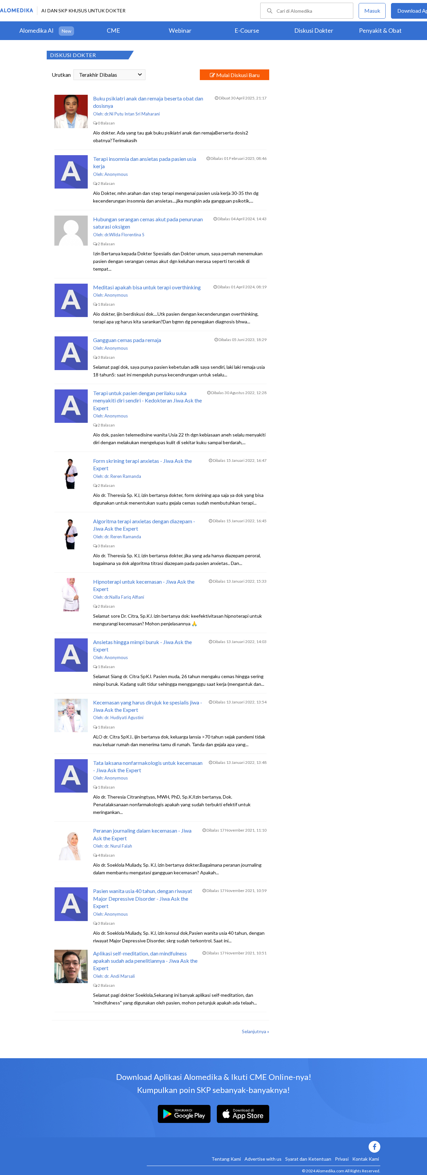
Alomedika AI (36, 30)
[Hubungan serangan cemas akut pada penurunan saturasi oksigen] (71, 232)
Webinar (180, 30)
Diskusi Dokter (313, 30)
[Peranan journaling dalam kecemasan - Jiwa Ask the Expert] (71, 843)
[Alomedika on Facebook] (263, 1147)
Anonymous (116, 174)
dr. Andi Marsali (119, 976)
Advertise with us (263, 1159)
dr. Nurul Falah (118, 846)
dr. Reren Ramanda (122, 476)
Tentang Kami (226, 1159)
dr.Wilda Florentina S (124, 234)
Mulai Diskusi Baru (237, 75)
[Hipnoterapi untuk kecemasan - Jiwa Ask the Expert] (71, 594)
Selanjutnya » (255, 1031)
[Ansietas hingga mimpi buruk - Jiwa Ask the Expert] (71, 655)
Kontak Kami (365, 1159)
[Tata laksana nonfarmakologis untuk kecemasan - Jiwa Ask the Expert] (71, 776)
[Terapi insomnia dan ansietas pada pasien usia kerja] (71, 172)
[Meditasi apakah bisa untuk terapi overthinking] (71, 300)
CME (113, 30)
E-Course (247, 30)
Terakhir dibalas (98, 74)
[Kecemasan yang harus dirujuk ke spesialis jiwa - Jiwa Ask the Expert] (71, 715)
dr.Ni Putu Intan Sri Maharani (132, 113)
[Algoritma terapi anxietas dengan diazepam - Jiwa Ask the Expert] (71, 534)
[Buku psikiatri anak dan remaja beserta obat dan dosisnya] (71, 111)
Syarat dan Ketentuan (308, 1159)
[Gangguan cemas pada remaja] (71, 353)
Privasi (342, 1159)
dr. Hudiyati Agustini (123, 717)
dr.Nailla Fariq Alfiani (124, 597)
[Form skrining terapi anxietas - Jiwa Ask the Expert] (71, 474)
